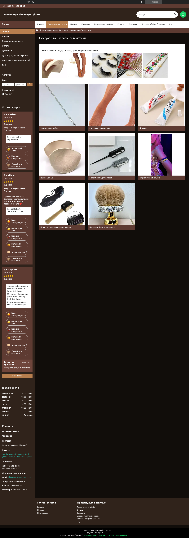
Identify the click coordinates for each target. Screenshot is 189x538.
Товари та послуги (56, 24)
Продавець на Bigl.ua (94, 533)
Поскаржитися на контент (95, 535)
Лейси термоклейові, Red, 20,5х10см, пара (16, 303)
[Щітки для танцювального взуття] (62, 206)
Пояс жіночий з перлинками (14, 138)
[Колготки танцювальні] (111, 107)
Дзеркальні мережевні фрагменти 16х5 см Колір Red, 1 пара (17, 288)
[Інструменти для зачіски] (111, 156)
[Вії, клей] (161, 107)
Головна (40, 24)
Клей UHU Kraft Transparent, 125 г (15, 210)
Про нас (73, 24)
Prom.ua (108, 530)
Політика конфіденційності (16, 60)
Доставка (133, 24)
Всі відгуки (17, 376)
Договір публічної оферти (153, 24)
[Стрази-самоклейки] (62, 107)
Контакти (85, 24)
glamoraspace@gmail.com (19, 477)
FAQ (4, 65)
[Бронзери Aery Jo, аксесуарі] (111, 206)
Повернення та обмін (103, 24)
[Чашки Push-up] (62, 156)
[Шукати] (175, 14)
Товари (5, 31)
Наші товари (42, 513)
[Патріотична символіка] (161, 156)
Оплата (120, 24)
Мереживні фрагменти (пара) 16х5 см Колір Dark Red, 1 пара (17, 296)
